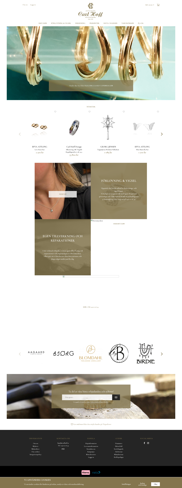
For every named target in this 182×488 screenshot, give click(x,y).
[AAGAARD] (36, 353)
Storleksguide (118, 449)
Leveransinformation (91, 446)
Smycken (43, 23)
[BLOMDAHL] (91, 353)
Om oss (25, 5)
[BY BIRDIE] (145, 353)
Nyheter (35, 446)
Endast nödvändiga (142, 484)
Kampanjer (91, 452)
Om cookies (35, 452)
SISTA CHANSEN (110, 23)
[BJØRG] (63, 353)
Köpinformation (91, 443)
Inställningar (126, 484)
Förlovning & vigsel (61, 23)
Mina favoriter (91, 454)
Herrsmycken (119, 224)
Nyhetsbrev (35, 449)
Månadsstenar (118, 454)
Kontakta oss (91, 449)
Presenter (94, 23)
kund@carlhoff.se (63, 443)
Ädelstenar (118, 452)
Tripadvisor (107, 424)
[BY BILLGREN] (118, 353)
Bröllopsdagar (119, 457)
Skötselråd (118, 446)
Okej (155, 484)
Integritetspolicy (35, 454)
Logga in (33, 5)
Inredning (80, 23)
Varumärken (128, 23)
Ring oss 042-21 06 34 (90, 307)
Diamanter (118, 443)
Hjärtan (62, 194)
